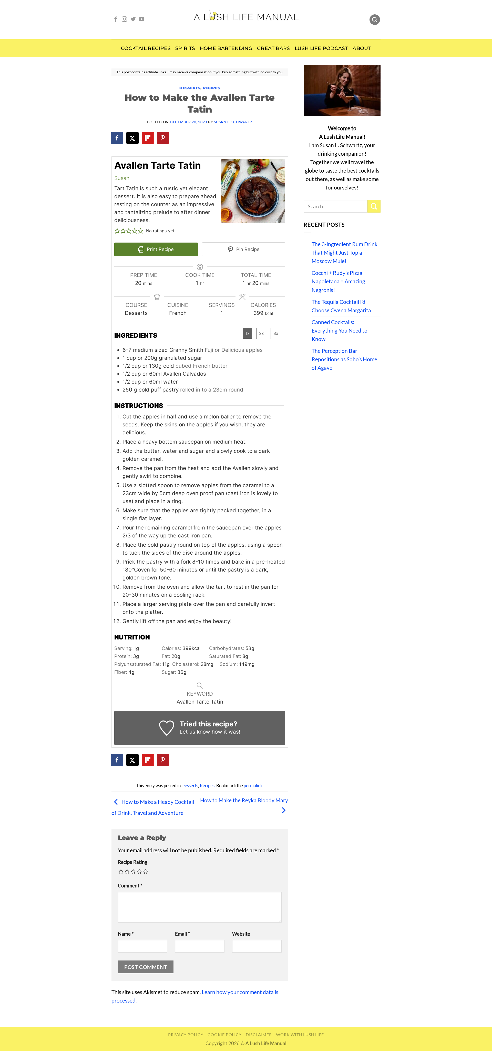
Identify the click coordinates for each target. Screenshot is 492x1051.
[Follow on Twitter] (133, 20)
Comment (130, 885)
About (362, 48)
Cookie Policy (224, 1034)
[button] (117, 231)
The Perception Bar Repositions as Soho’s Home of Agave (344, 359)
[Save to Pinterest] (163, 138)
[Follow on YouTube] (141, 20)
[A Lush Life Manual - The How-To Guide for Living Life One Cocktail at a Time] (246, 19)
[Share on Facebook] (117, 138)
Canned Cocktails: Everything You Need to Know (339, 330)
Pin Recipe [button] (247, 249)
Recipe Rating (132, 862)
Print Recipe (160, 249)
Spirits (185, 48)
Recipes (211, 88)
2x (261, 333)
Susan (121, 178)
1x (247, 333)
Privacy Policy (185, 1034)
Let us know (195, 731)
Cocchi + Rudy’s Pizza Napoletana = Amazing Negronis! (338, 281)
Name (126, 934)
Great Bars (273, 48)
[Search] (375, 19)
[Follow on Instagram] (124, 20)
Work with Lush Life (300, 1034)
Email (182, 934)
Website (241, 934)
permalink (253, 785)
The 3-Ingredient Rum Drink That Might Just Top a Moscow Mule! (344, 252)
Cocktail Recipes (146, 48)
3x (275, 333)
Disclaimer (259, 1034)
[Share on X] (133, 138)
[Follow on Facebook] (115, 20)
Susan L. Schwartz (233, 122)
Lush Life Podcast (321, 48)
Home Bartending (226, 48)
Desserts (189, 88)
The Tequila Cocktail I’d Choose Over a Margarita (341, 306)
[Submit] (374, 206)
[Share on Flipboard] (148, 138)
